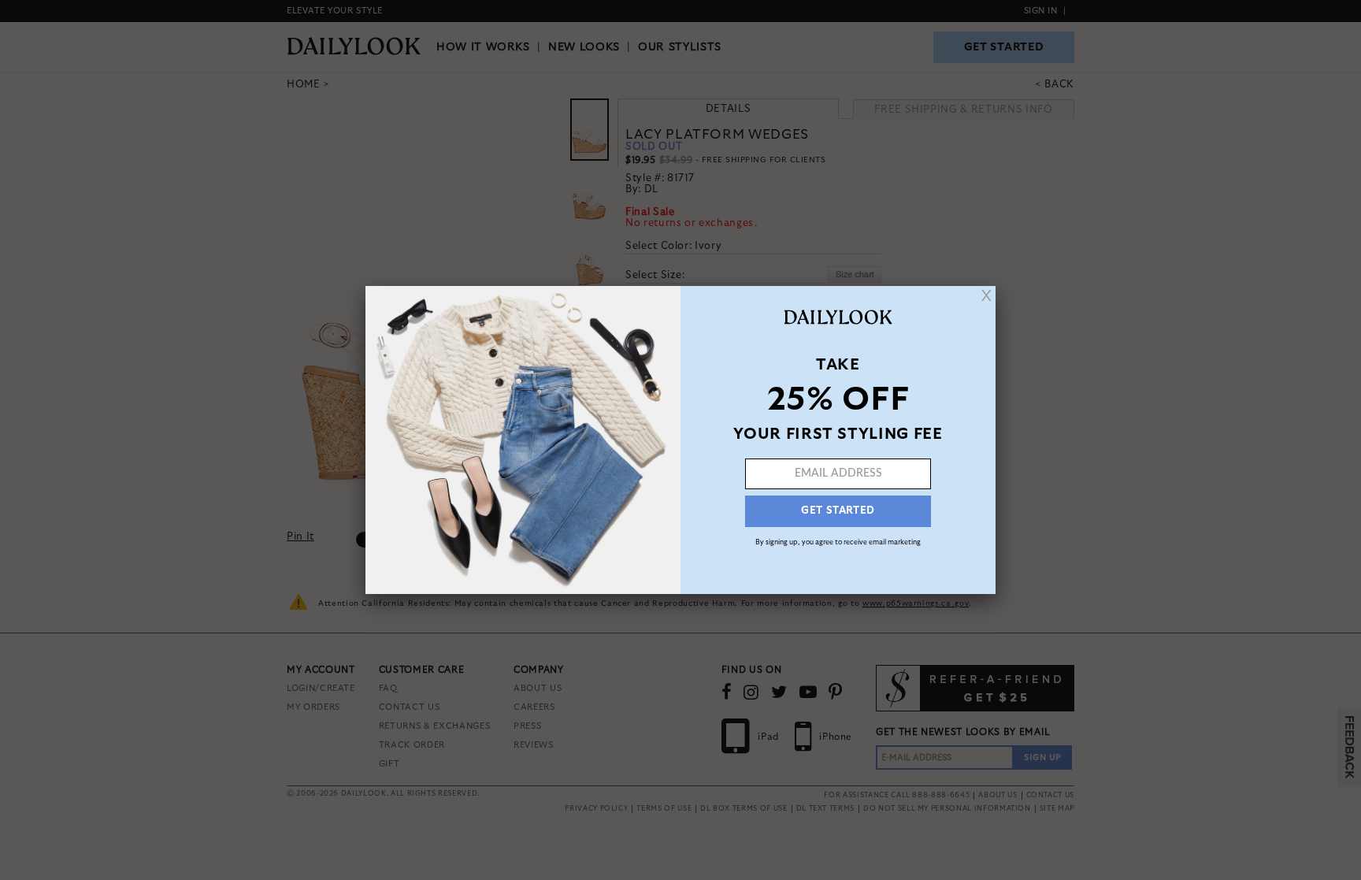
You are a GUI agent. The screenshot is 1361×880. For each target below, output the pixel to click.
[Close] (986, 295)
